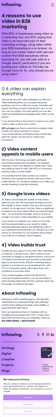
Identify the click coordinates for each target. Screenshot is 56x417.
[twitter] (38, 334)
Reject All (28, 411)
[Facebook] (43, 334)
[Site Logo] (12, 5)
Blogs (6, 371)
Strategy (8, 348)
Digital (6, 354)
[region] (28, 396)
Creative (8, 359)
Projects (8, 365)
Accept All (28, 397)
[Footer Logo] (14, 335)
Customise (28, 404)
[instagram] (48, 334)
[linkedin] (52, 334)
